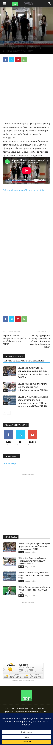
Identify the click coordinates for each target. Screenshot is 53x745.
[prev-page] (4, 413)
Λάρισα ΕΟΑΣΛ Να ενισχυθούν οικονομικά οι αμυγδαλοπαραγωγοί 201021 (14, 339)
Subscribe (32, 431)
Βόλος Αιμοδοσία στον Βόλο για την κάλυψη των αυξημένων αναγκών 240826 (33, 386)
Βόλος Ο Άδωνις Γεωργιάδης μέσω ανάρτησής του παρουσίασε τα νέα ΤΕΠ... (33, 575)
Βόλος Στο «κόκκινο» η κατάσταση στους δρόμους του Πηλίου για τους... (34, 590)
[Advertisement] (26, 92)
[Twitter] (11, 59)
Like (8, 431)
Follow (20, 431)
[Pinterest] (18, 59)
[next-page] (8, 413)
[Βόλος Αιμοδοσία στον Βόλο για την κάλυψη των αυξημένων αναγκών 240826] (9, 387)
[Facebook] (5, 59)
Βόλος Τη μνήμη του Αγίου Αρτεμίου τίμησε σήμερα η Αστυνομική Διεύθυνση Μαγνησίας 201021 (39, 341)
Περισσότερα (10, 463)
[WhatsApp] (24, 59)
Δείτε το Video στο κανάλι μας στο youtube (24, 190)
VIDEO (6, 374)
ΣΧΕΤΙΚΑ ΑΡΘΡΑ (13, 356)
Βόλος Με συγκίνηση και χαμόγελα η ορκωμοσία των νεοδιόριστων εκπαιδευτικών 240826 (34, 546)
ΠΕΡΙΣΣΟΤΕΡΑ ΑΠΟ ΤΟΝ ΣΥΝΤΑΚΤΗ (24, 360)
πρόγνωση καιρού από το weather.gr (23, 680)
